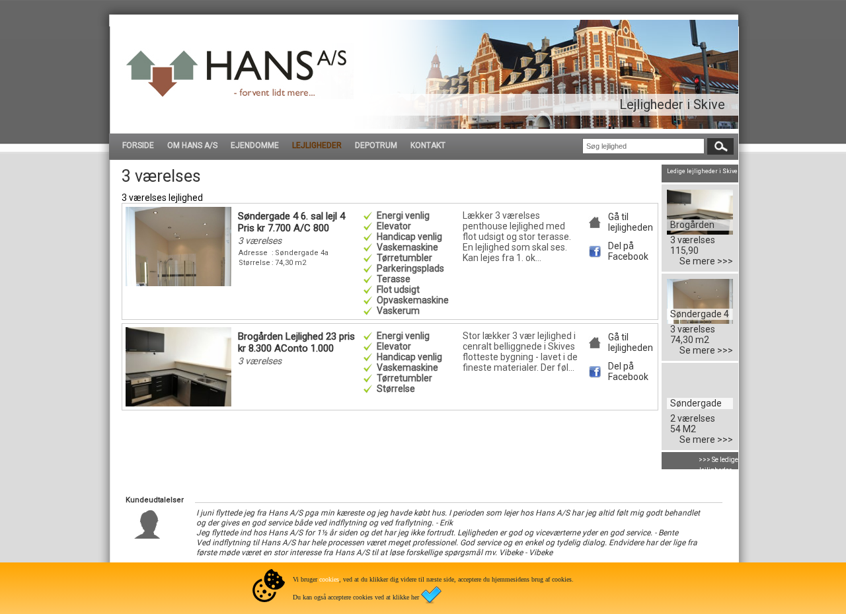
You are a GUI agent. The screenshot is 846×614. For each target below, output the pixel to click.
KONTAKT (427, 145)
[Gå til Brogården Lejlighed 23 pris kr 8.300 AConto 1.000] (178, 403)
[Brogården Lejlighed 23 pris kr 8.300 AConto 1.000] (700, 231)
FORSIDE (138, 145)
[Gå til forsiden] (238, 96)
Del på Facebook (628, 251)
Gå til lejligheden (630, 222)
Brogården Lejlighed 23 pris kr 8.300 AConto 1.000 (296, 342)
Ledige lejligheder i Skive (702, 171)
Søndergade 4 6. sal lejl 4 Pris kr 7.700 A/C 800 (291, 222)
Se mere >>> (706, 261)
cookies (329, 579)
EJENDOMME (255, 145)
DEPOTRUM (376, 145)
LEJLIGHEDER (317, 145)
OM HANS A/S (192, 145)
